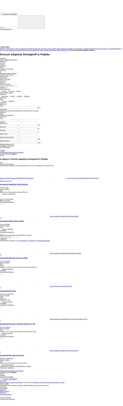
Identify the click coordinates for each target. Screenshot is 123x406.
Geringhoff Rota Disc (8, 291)
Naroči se (3, 239)
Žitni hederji (29, 49)
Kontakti (10, 377)
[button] (61, 38)
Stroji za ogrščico (84, 49)
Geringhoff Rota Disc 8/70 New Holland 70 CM (17, 324)
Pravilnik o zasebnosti (16, 382)
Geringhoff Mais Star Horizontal (12, 355)
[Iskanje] (31, 22)
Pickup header (52, 49)
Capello (23, 50)
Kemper (46, 50)
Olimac (63, 50)
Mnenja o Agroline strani (42, 382)
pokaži (3, 150)
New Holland (57, 50)
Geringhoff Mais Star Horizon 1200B (13, 258)
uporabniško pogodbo (43, 240)
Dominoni (33, 50)
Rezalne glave (93, 49)
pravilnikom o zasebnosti (27, 240)
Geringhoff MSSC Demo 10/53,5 (12, 221)
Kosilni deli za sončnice (40, 49)
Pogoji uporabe (4, 382)
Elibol (37, 50)
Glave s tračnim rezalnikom (106, 49)
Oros (67, 50)
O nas (2, 377)
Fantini (42, 50)
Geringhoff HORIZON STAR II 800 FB (14, 184)
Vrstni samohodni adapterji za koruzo (68, 49)
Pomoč (6, 377)
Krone (51, 50)
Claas (27, 50)
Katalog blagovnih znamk (56, 382)
